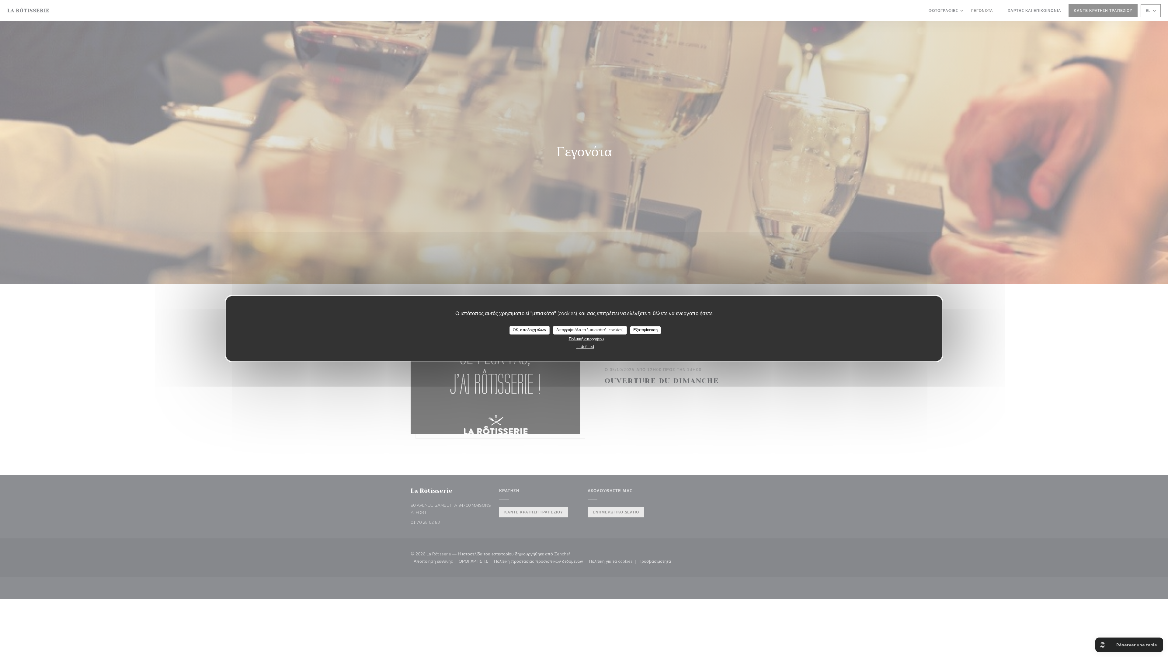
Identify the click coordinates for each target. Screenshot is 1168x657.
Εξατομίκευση (645, 330)
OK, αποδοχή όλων (529, 330)
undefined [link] (585, 346)
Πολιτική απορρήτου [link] (586, 339)
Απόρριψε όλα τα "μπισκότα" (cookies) (590, 330)
